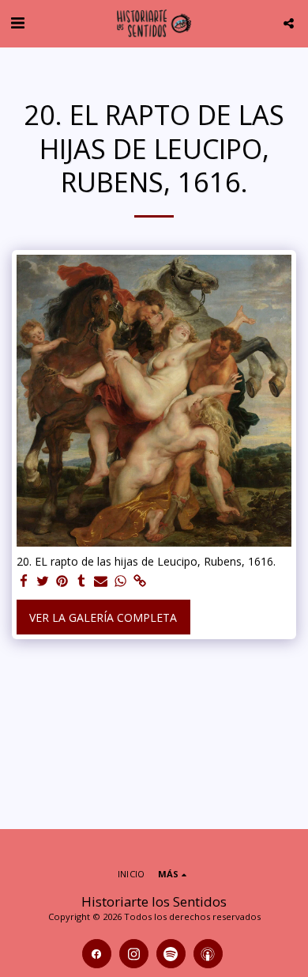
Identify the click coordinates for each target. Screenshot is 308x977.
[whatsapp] (121, 581)
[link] (140, 581)
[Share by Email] (101, 581)
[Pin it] (62, 581)
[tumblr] (82, 581)
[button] (17, 22)
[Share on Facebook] (24, 581)
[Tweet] (43, 581)
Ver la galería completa (103, 617)
